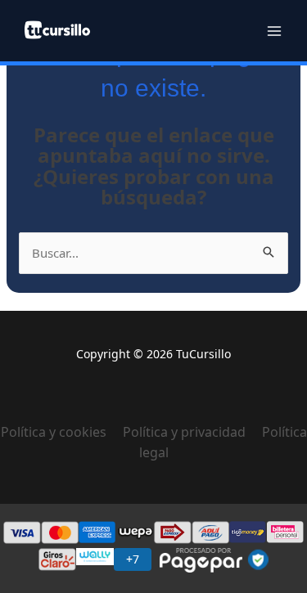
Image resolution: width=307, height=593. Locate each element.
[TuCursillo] (57, 29)
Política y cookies (62, 432)
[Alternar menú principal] (274, 30)
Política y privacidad (184, 432)
